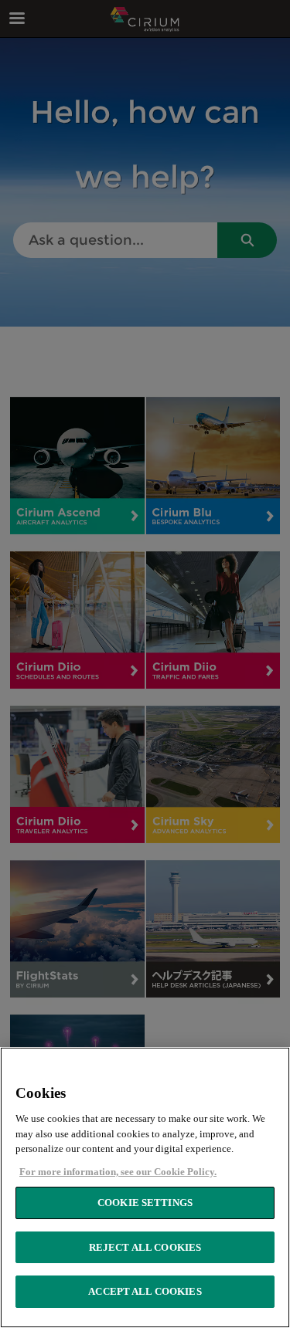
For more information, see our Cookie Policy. (118, 1171)
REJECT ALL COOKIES (145, 1247)
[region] (145, 1187)
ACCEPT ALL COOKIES (144, 1291)
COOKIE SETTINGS (145, 1202)
